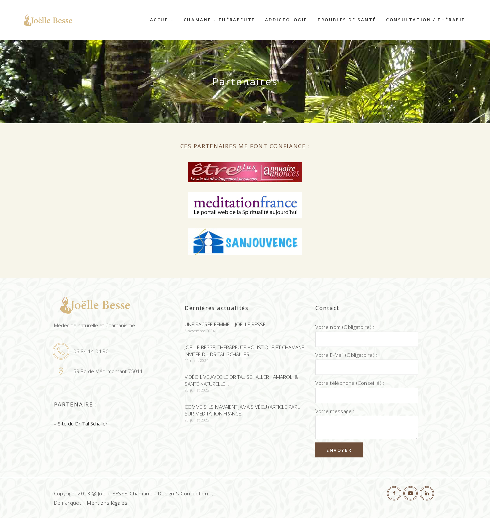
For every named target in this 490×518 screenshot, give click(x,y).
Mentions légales (107, 502)
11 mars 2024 (196, 360)
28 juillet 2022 (197, 390)
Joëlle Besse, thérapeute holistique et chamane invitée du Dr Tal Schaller (244, 351)
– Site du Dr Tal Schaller (81, 423)
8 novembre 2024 (200, 330)
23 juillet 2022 (197, 419)
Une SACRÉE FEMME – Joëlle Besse (225, 324)
